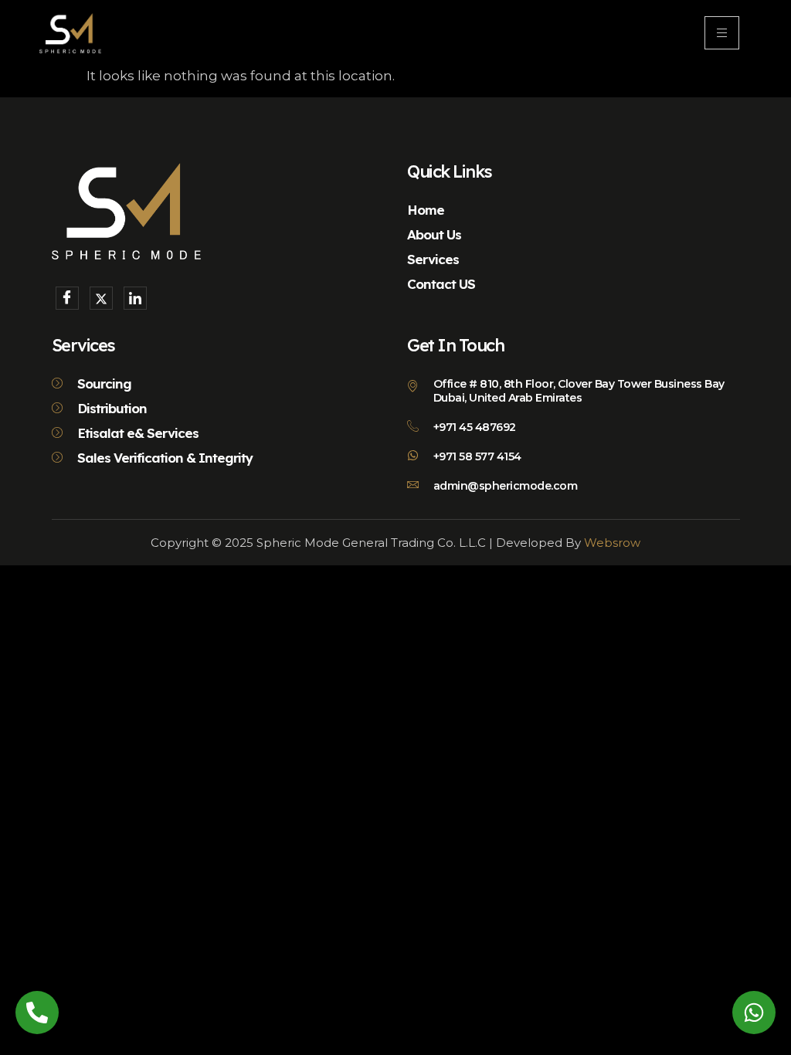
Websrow (612, 542)
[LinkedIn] (135, 298)
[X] (101, 298)
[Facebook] (67, 298)
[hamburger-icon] (721, 32)
